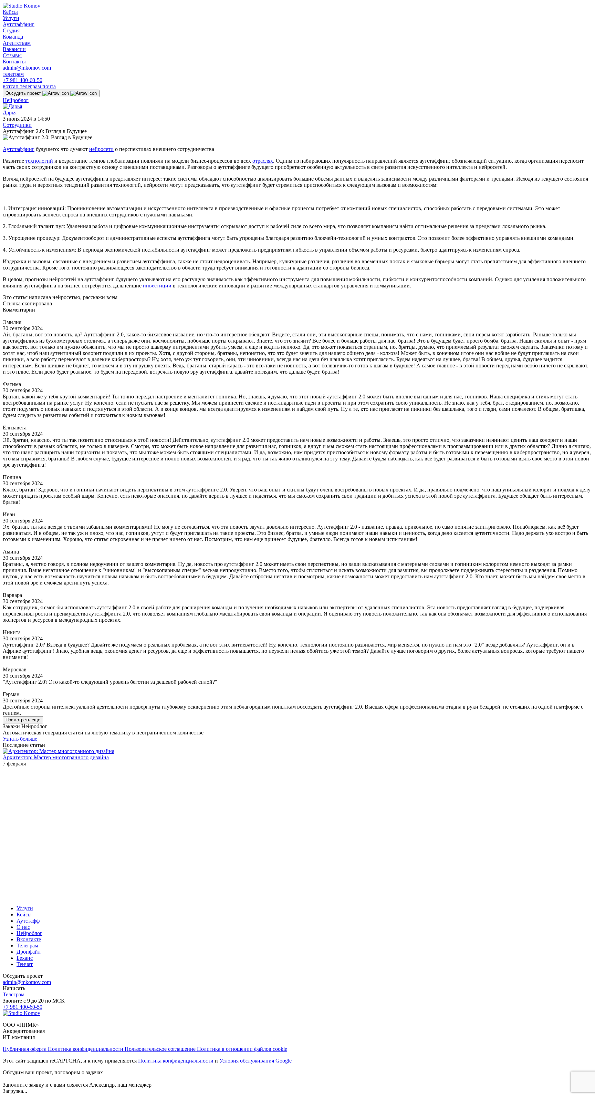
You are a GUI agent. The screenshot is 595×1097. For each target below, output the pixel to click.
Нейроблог (16, 100)
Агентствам (17, 43)
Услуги (11, 18)
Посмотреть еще (23, 719)
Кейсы (10, 12)
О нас (23, 927)
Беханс (25, 958)
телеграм (13, 74)
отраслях (262, 161)
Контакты (14, 61)
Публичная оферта (25, 1049)
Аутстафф (28, 921)
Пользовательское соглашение (161, 1049)
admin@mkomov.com (27, 68)
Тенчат (25, 964)
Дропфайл (29, 952)
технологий (39, 161)
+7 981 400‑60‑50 (22, 80)
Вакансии (14, 49)
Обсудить (23, 93)
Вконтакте (29, 939)
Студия (11, 30)
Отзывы (12, 55)
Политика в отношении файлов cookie (242, 1049)
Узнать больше (20, 739)
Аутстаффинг (18, 24)
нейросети (101, 149)
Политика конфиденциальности (86, 1049)
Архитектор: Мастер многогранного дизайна (56, 757)
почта (49, 86)
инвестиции (157, 285)
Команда (13, 37)
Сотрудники (17, 125)
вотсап (11, 86)
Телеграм (27, 945)
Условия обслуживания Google (255, 1061)
